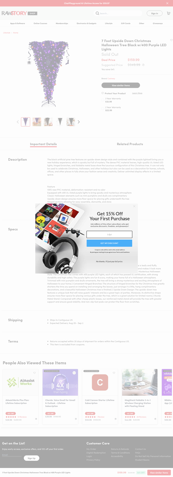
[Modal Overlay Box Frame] (86, 238)
